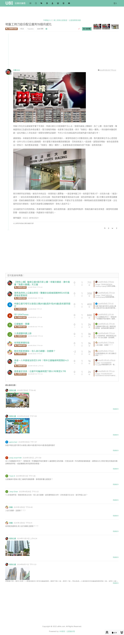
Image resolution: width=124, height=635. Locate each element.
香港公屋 (12, 390)
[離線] (9, 72)
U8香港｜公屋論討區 (67, 631)
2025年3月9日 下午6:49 (35, 345)
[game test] (9, 304)
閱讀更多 (116, 409)
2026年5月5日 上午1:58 (35, 317)
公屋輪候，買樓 (21, 324)
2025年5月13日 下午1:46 (35, 327)
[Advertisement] (62, 51)
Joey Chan (13, 491)
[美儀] (9, 343)
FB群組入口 (47, 20)
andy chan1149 (15, 458)
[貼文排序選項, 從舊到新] (79, 29)
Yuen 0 (12, 476)
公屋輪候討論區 (12, 29)
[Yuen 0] (9, 325)
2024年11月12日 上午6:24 (35, 366)
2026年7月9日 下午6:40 (35, 287)
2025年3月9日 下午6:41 (35, 354)
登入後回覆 (86, 29)
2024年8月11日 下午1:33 (35, 374)
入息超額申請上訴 (23, 333)
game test (13, 442)
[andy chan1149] (9, 315)
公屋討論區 (20, 3)
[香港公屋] (9, 283)
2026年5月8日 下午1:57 (35, 309)
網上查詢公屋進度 (60, 20)
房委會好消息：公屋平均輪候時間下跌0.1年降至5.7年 (40, 371)
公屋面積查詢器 (75, 20)
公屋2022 (16, 70)
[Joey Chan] (9, 334)
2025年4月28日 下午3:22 (35, 336)
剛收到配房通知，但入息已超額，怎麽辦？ (35, 351)
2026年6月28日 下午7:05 (35, 298)
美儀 (11, 507)
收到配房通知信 (21, 342)
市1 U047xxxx (21, 314)
